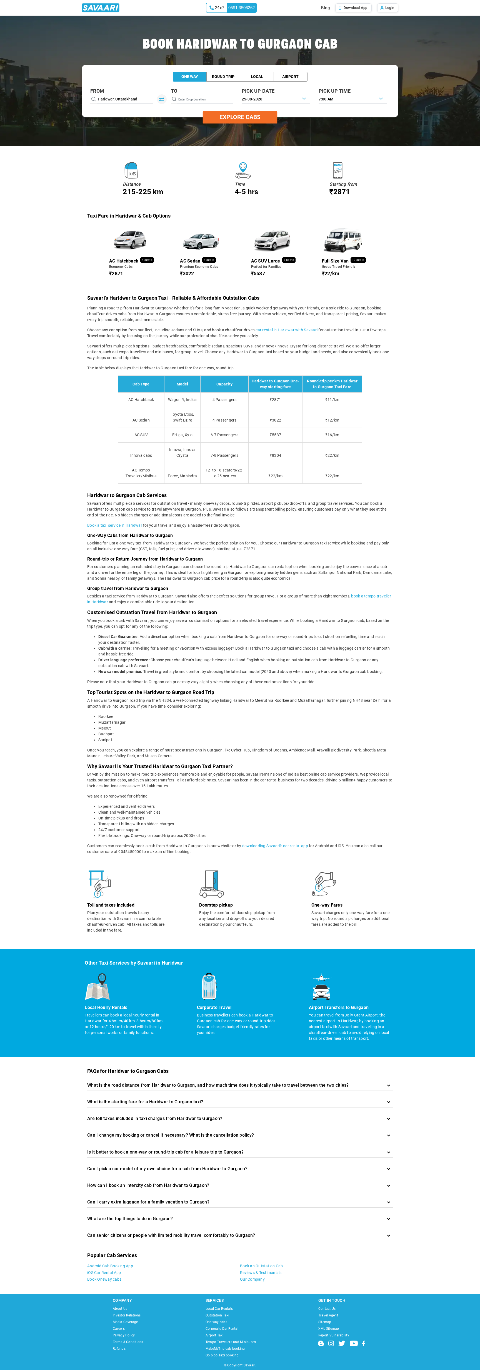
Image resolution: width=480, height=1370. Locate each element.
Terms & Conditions (128, 1342)
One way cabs (216, 1322)
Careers (119, 1329)
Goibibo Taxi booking (222, 1355)
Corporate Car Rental (222, 1329)
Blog (325, 7)
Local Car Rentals (219, 1309)
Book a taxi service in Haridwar (114, 525)
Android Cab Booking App (110, 1266)
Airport (290, 76)
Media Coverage (125, 1322)
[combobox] (353, 98)
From (97, 91)
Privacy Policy (124, 1335)
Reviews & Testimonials (261, 1272)
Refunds (119, 1349)
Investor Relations (127, 1315)
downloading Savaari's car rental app (275, 846)
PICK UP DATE (258, 91)
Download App (356, 8)
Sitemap (324, 1322)
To (174, 91)
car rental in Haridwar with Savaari (287, 330)
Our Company (252, 1279)
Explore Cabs (240, 117)
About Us (120, 1309)
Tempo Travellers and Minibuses (231, 1342)
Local (257, 76)
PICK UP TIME (335, 91)
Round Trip (223, 76)
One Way (189, 76)
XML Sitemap (328, 1329)
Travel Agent (328, 1315)
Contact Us (327, 1309)
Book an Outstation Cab (261, 1266)
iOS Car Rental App (104, 1272)
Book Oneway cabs (104, 1279)
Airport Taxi (215, 1335)
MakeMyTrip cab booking (225, 1349)
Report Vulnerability (333, 1335)
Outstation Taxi (217, 1315)
